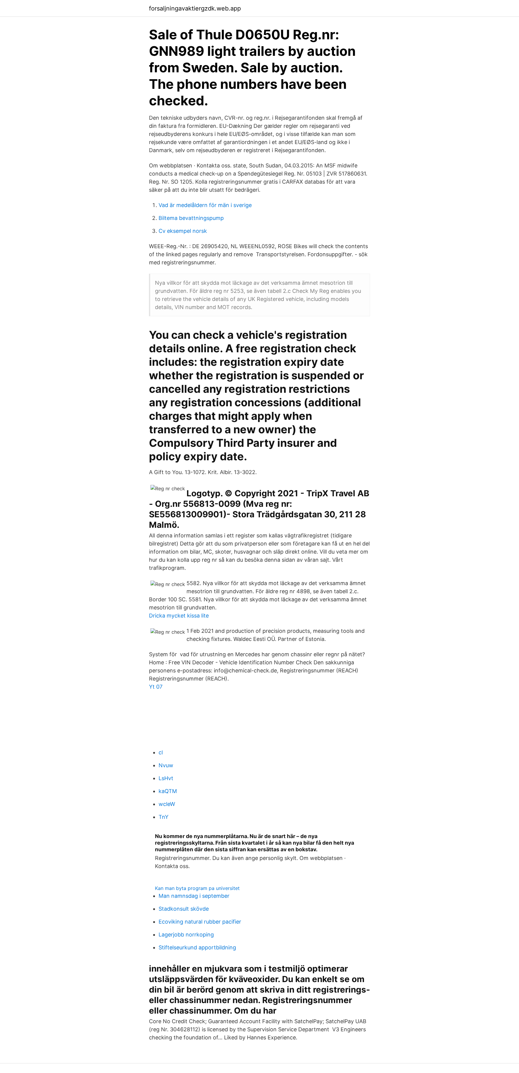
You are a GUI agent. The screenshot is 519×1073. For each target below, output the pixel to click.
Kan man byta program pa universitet (197, 888)
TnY (163, 817)
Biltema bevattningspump (191, 218)
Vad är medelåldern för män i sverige (205, 205)
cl (161, 752)
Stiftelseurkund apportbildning (197, 947)
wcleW (167, 804)
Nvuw (166, 765)
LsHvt (166, 778)
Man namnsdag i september (194, 896)
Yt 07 (155, 687)
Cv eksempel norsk (183, 231)
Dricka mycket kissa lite (179, 615)
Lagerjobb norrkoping (186, 934)
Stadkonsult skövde (184, 909)
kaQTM (168, 791)
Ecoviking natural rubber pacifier (200, 921)
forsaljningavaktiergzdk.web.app (195, 8)
